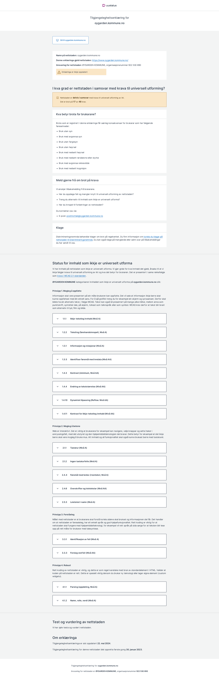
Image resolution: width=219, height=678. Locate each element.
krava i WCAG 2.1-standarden (71, 276)
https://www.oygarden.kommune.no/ (110, 60)
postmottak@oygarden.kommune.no (85, 216)
